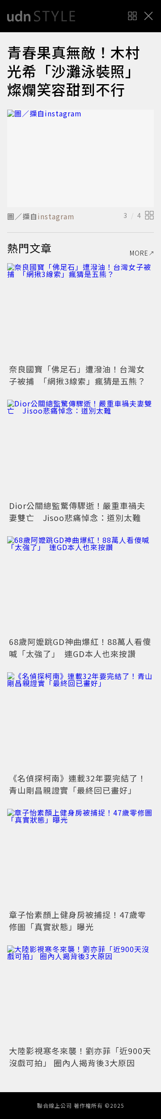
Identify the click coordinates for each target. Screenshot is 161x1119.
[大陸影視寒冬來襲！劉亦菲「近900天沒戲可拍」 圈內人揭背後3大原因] (80, 994)
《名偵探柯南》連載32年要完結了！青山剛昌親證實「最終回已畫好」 (77, 784)
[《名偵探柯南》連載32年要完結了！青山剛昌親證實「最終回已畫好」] (80, 721)
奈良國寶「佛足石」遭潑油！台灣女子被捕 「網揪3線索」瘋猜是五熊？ (77, 375)
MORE (139, 253)
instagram (56, 216)
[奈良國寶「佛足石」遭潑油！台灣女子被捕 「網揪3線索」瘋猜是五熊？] (80, 312)
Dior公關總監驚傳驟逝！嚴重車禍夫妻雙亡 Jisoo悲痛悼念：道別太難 (77, 511)
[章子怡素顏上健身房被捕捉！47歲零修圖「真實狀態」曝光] (80, 858)
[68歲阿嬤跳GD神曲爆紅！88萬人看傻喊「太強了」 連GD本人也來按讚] (80, 585)
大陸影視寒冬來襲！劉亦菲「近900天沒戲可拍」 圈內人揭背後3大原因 (80, 1056)
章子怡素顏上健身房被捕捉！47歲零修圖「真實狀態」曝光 (77, 920)
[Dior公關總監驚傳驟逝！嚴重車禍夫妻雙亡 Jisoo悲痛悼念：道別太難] (80, 449)
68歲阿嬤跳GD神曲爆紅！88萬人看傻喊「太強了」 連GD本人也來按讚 (80, 647)
